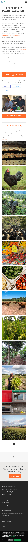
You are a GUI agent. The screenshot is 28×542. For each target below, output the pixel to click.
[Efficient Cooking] (14, 402)
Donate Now (15, 476)
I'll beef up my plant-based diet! (14, 75)
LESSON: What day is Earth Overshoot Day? (12, 513)
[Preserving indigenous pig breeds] (14, 203)
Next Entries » (14, 444)
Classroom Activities (6, 510)
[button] (26, 2)
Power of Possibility (14, 126)
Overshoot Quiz (5, 515)
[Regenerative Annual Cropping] (14, 427)
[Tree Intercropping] (14, 353)
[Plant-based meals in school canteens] (14, 278)
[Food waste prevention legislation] (14, 253)
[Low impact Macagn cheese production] (14, 153)
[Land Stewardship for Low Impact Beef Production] (14, 303)
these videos (22, 49)
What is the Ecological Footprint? (10, 489)
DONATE (4, 526)
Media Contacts (5, 502)
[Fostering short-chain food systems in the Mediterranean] (14, 378)
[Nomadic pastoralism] (14, 228)
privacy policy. (12, 536)
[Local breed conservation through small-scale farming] (14, 178)
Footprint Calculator (6, 521)
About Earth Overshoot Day (8, 486)
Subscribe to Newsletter (7, 523)
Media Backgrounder (7, 500)
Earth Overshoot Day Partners (9, 491)
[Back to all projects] (14, 456)
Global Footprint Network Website (10, 505)
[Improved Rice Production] (14, 328)
